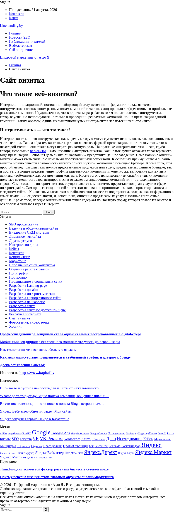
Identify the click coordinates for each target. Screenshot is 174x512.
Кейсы (14, 249)
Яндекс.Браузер (25, 453)
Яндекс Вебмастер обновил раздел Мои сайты (36, 411)
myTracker (151, 433)
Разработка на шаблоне (27, 302)
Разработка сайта (22, 306)
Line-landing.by (11, 25)
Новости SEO (19, 37)
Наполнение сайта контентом (32, 265)
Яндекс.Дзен (74, 453)
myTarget (140, 433)
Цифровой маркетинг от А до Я (24, 57)
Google (41, 432)
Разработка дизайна (24, 290)
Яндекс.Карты (126, 453)
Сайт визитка (19, 318)
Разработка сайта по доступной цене (37, 310)
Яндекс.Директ (100, 452)
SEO (15, 439)
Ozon (170, 433)
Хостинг (15, 326)
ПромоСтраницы (75, 446)
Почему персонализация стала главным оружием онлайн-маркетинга (57, 477)
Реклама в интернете (25, 314)
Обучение (36, 446)
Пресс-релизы (52, 446)
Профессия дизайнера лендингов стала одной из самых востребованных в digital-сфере (70, 334)
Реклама (115, 446)
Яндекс (151, 444)
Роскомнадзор (130, 446)
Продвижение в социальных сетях (35, 281)
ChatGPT (26, 433)
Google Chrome (98, 433)
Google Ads (60, 433)
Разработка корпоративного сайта (35, 298)
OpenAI (162, 433)
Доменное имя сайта (25, 236)
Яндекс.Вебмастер (49, 453)
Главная (15, 33)
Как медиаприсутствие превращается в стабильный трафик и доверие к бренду (65, 357)
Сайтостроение (21, 50)
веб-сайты (38, 151)
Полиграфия (18, 273)
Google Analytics (80, 433)
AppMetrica (14, 433)
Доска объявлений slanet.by (22, 365)
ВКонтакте (98, 439)
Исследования (130, 438)
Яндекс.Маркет (153, 452)
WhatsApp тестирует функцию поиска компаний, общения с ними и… (54, 396)
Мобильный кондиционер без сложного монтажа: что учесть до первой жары (60, 342)
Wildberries (72, 439)
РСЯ (91, 446)
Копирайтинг (19, 257)
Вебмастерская (20, 45)
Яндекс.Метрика (13, 457)
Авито (86, 439)
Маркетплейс (162, 439)
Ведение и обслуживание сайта (33, 228)
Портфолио (18, 277)
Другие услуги (20, 240)
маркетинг (46, 457)
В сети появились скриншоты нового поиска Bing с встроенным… (52, 404)
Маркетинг (17, 261)
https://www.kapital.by (36, 373)
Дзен (111, 438)
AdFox (3, 433)
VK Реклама (51, 438)
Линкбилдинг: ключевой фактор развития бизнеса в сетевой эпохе (54, 469)
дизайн (32, 457)
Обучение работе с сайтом (29, 269)
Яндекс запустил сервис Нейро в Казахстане (34, 419)
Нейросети (23, 446)
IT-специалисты (116, 433)
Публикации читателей (27, 41)
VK (36, 438)
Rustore (5, 439)
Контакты (16, 14)
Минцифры (8, 446)
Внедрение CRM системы (29, 232)
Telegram (26, 439)
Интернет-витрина (23, 245)
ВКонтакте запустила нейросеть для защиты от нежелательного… (51, 388)
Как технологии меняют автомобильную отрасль (38, 349)
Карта (13, 18)
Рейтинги (101, 446)
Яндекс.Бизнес (8, 453)
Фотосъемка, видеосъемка (29, 322)
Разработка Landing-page (28, 285)
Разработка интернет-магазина (32, 294)
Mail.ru (130, 433)
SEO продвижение (23, 224)
